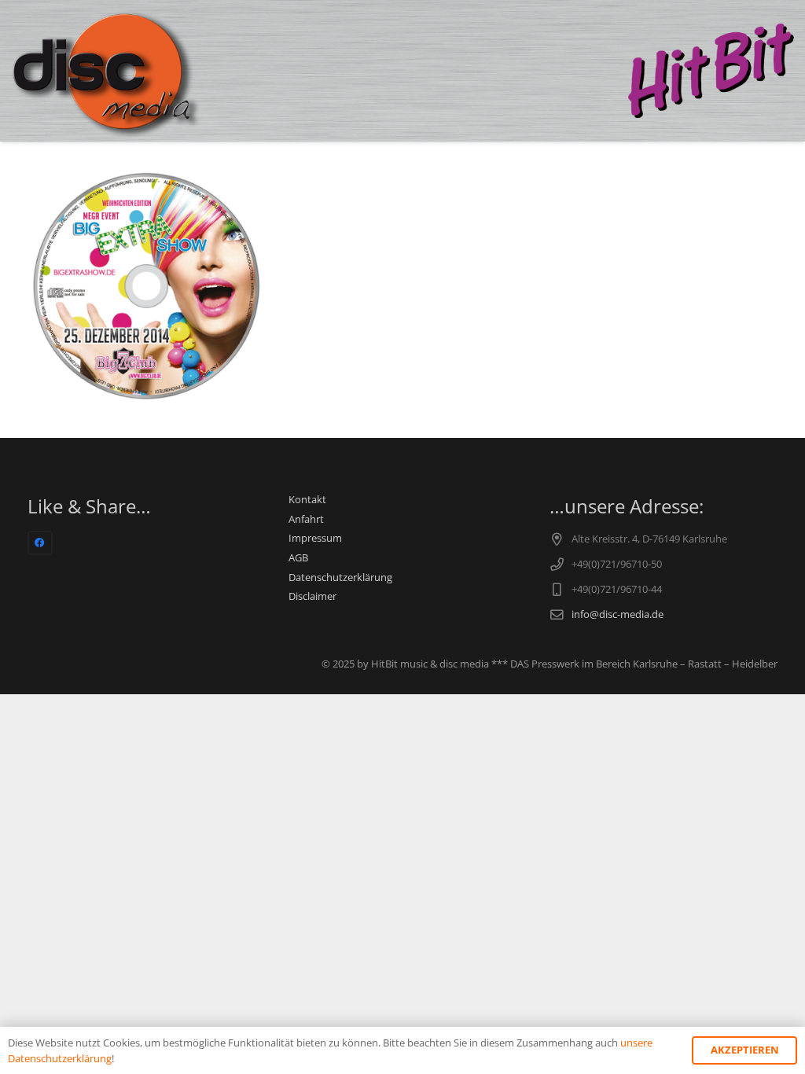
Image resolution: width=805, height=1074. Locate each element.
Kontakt (307, 499)
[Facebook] (40, 543)
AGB (298, 558)
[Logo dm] (107, 71)
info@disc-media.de (617, 614)
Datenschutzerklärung (340, 577)
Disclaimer (312, 596)
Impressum (315, 538)
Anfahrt (306, 519)
